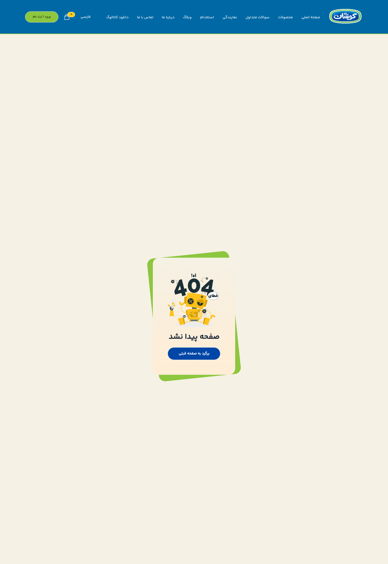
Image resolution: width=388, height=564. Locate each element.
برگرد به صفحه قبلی (194, 354)
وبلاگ (187, 17)
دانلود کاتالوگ (117, 17)
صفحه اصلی (310, 17)
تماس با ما (145, 17)
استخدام (207, 17)
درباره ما (168, 17)
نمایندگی (230, 17)
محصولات (285, 17)
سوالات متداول (257, 17)
